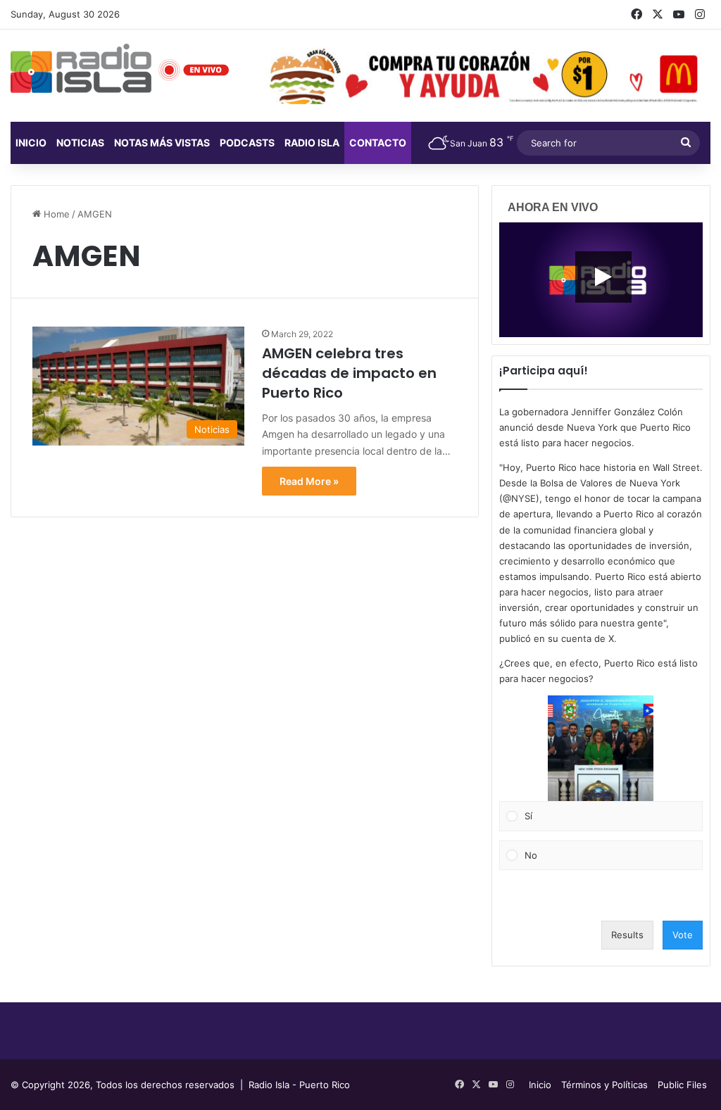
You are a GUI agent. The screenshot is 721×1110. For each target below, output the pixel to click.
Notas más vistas (162, 143)
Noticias (80, 143)
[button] (600, 748)
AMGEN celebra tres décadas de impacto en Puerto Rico (349, 373)
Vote (682, 934)
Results (627, 934)
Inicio (30, 143)
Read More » (309, 481)
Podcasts (247, 143)
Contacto (377, 143)
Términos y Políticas (604, 1084)
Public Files (682, 1084)
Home (55, 214)
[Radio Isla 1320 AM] (81, 68)
